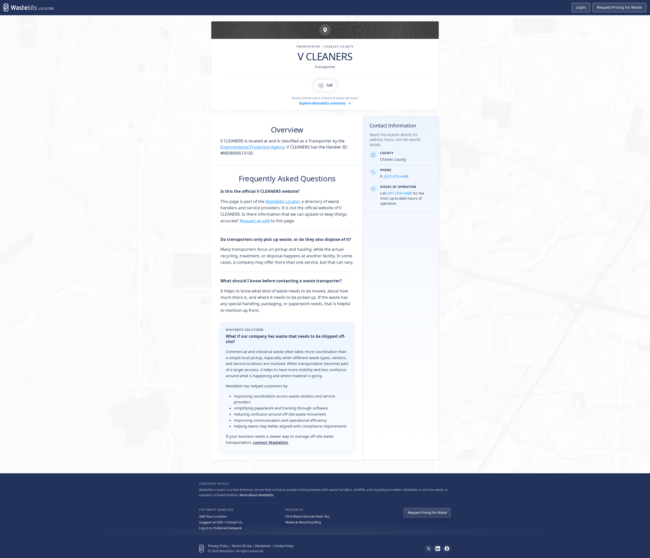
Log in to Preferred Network (220, 528)
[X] (429, 549)
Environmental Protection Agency (252, 147)
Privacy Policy (218, 546)
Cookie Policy (284, 546)
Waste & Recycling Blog (303, 522)
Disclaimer (262, 546)
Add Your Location (213, 516)
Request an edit (255, 221)
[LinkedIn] (438, 549)
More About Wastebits (256, 495)
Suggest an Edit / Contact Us (220, 522)
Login (581, 7)
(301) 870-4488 (396, 176)
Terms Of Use (242, 546)
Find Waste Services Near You (307, 516)
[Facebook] (447, 549)
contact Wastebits (270, 442)
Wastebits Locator (282, 201)
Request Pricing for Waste (427, 512)
